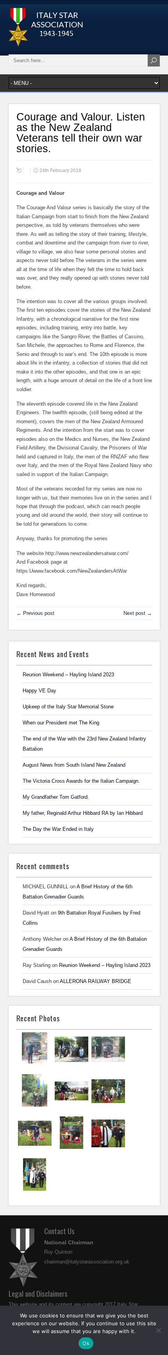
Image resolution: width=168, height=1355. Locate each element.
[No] (158, 1330)
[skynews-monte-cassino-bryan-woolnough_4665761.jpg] (71, 1106)
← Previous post (35, 613)
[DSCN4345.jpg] (71, 1064)
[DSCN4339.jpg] (34, 1106)
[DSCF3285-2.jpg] (108, 1148)
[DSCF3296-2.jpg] (71, 1148)
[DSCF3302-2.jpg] (108, 1106)
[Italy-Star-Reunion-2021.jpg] (34, 1064)
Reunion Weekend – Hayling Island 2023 (104, 965)
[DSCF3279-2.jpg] (34, 1190)
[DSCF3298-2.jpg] (35, 1148)
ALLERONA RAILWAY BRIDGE (95, 981)
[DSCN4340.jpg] (108, 1064)
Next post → (137, 613)
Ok (85, 1343)
